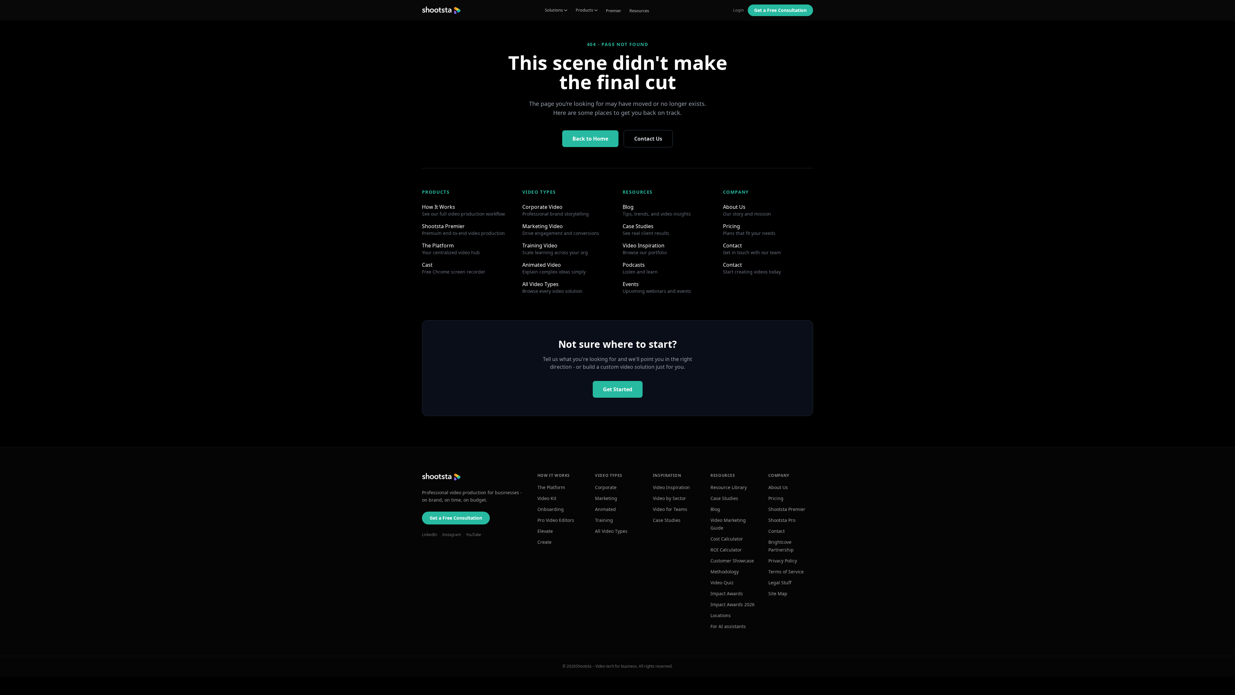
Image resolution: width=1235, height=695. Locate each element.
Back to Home (590, 138)
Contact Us (648, 138)
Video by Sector (669, 498)
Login (738, 10)
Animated (605, 509)
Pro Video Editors (555, 520)
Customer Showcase (732, 561)
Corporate (606, 487)
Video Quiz (722, 582)
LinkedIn (429, 534)
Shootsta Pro (781, 520)
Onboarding (550, 509)
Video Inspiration (671, 487)
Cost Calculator (726, 539)
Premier (613, 11)
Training (604, 520)
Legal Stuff (779, 582)
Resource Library (728, 487)
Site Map (777, 593)
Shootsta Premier (786, 509)
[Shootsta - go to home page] (441, 10)
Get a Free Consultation (456, 518)
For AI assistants (728, 626)
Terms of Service (786, 572)
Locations (720, 615)
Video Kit (546, 498)
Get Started (617, 389)
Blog (715, 509)
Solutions (554, 10)
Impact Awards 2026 (732, 604)
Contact (776, 531)
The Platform (551, 487)
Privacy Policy (782, 561)
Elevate (545, 531)
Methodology (724, 572)
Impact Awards (726, 593)
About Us (778, 487)
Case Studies (667, 520)
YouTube (473, 534)
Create (544, 542)
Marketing (606, 498)
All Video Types (611, 531)
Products (584, 10)
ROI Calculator (726, 550)
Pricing (775, 498)
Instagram (451, 534)
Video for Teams (670, 509)
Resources (639, 11)
